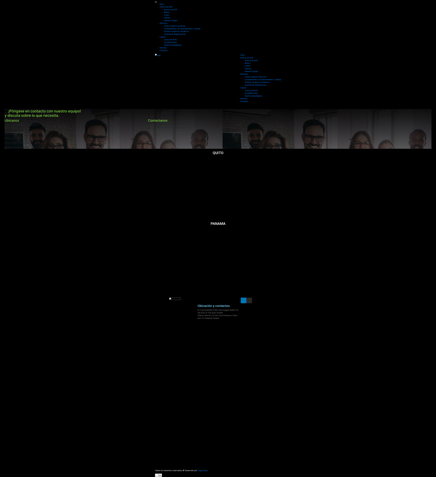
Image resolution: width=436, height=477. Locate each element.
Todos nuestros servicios (175, 26)
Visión (166, 15)
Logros (163, 37)
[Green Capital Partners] (158, 55)
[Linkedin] (243, 300)
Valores (167, 18)
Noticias (163, 48)
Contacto (164, 50)
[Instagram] (249, 300)
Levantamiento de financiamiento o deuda (182, 28)
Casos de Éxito (170, 39)
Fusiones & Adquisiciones (175, 34)
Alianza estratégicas (172, 45)
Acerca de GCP (166, 7)
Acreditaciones (170, 42)
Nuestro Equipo (170, 20)
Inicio (162, 4)
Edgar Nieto (203, 470)
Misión (167, 12)
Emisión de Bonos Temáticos (176, 31)
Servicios (163, 23)
